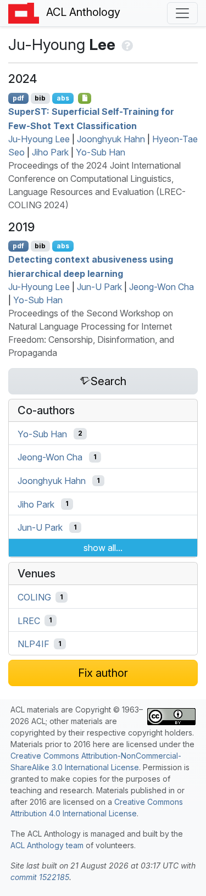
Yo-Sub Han (100, 152)
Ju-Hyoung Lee (39, 138)
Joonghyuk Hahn (111, 138)
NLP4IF (33, 643)
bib (40, 98)
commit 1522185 (39, 877)
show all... (103, 547)
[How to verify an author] (126, 44)
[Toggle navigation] (182, 13)
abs (63, 98)
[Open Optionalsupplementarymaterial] (85, 98)
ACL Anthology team (46, 845)
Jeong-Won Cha (161, 286)
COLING (34, 597)
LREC (29, 620)
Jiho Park (50, 152)
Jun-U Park (99, 286)
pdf (18, 98)
